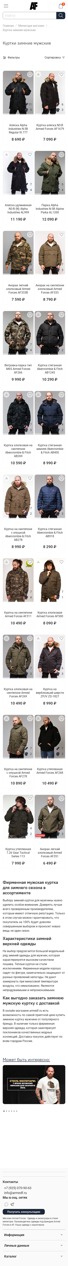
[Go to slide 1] (6, 112)
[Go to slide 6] (16, 1111)
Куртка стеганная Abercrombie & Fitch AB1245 (50, 369)
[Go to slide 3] (22, 112)
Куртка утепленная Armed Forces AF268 (49, 770)
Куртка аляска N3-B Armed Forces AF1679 (50, 127)
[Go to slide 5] (14, 1111)
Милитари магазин (31, 25)
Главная (8, 25)
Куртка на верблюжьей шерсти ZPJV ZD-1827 (50, 692)
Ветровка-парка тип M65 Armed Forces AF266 (18, 369)
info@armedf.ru (15, 1193)
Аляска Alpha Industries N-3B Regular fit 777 (18, 128)
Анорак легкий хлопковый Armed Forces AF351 (50, 852)
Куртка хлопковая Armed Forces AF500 (49, 614)
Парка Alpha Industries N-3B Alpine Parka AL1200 (50, 208)
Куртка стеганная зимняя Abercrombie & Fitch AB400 (49, 449)
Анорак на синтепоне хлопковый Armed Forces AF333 (50, 289)
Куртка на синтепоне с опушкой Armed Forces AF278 (18, 772)
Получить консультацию (23, 1211)
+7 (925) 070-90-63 (17, 1188)
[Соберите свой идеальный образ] (38, 74)
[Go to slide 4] (30, 112)
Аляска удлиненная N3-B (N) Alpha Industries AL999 (18, 208)
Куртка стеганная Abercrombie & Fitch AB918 (50, 532)
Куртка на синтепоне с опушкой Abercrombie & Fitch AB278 (18, 534)
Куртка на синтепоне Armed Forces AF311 (18, 614)
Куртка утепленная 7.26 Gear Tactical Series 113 (18, 852)
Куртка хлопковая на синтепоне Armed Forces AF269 (18, 692)
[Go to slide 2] (14, 112)
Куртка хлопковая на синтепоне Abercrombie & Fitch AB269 (18, 451)
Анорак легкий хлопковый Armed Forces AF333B (18, 289)
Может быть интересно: (26, 1059)
